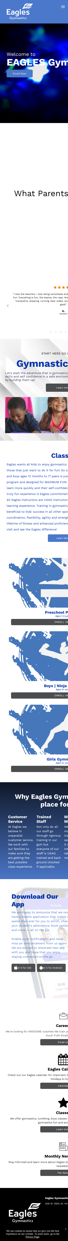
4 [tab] (66, 332)
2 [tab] (56, 332)
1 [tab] (51, 332)
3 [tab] (61, 332)
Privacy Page (32, 1236)
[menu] (63, 6)
